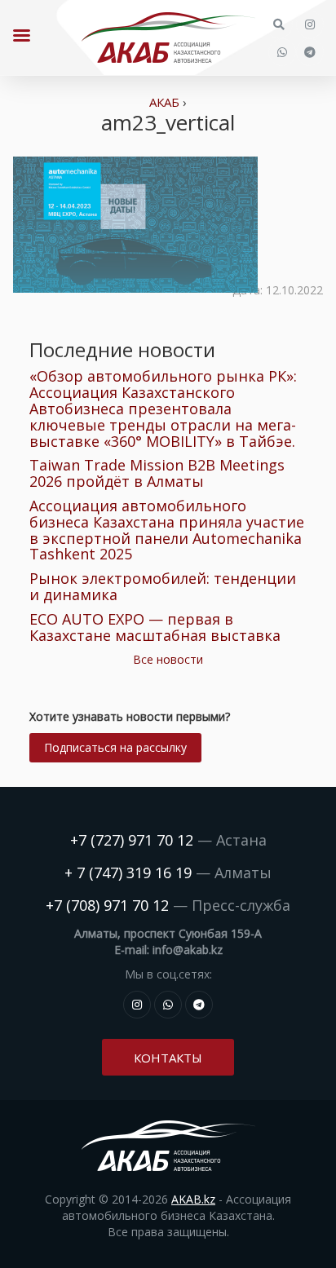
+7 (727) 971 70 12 (131, 840)
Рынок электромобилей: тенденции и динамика (162, 586)
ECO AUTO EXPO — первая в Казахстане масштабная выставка (155, 627)
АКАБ (164, 102)
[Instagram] (310, 24)
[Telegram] (310, 52)
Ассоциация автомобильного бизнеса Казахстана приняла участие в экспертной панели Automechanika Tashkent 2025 (166, 529)
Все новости (168, 659)
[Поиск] (279, 24)
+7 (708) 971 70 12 (107, 905)
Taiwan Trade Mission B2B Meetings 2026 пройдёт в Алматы (157, 473)
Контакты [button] (168, 1057)
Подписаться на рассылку (115, 747)
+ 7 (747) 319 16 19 (128, 872)
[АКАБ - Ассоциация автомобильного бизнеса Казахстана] (168, 37)
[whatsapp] (282, 52)
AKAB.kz (193, 1199)
